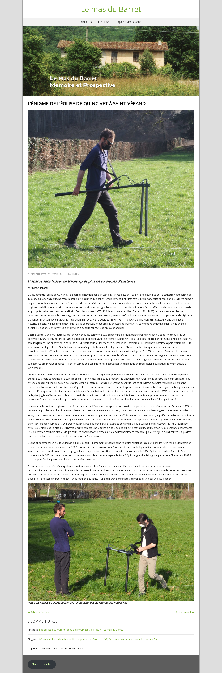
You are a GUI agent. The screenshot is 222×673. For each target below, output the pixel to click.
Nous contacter (42, 664)
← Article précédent (39, 612)
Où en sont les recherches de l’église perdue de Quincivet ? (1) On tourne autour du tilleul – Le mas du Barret (100, 639)
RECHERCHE (105, 22)
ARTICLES (86, 22)
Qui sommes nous (129, 22)
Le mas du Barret (111, 9)
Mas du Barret (38, 273)
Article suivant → (185, 612)
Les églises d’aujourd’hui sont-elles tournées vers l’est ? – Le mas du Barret (81, 629)
